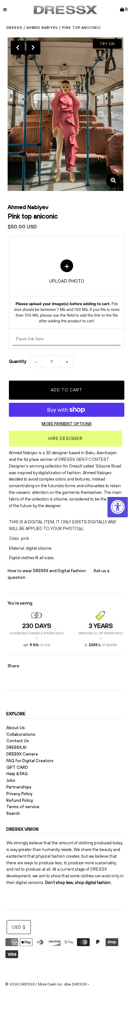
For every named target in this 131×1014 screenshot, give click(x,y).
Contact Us (17, 740)
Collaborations (20, 734)
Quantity (17, 361)
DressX (14, 27)
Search (13, 813)
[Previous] (18, 48)
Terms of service (22, 806)
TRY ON (107, 44)
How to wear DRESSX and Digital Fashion (47, 570)
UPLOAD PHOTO (67, 291)
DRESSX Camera (22, 754)
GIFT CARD (17, 767)
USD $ (19, 927)
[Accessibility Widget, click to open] (117, 507)
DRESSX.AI (16, 747)
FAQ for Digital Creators (29, 760)
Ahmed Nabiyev (42, 27)
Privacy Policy (19, 793)
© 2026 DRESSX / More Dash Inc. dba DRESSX (46, 984)
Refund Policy (19, 800)
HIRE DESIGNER (65, 438)
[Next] (33, 48)
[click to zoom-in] (113, 181)
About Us (15, 727)
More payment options (67, 424)
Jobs (10, 780)
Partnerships (18, 787)
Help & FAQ (17, 773)
